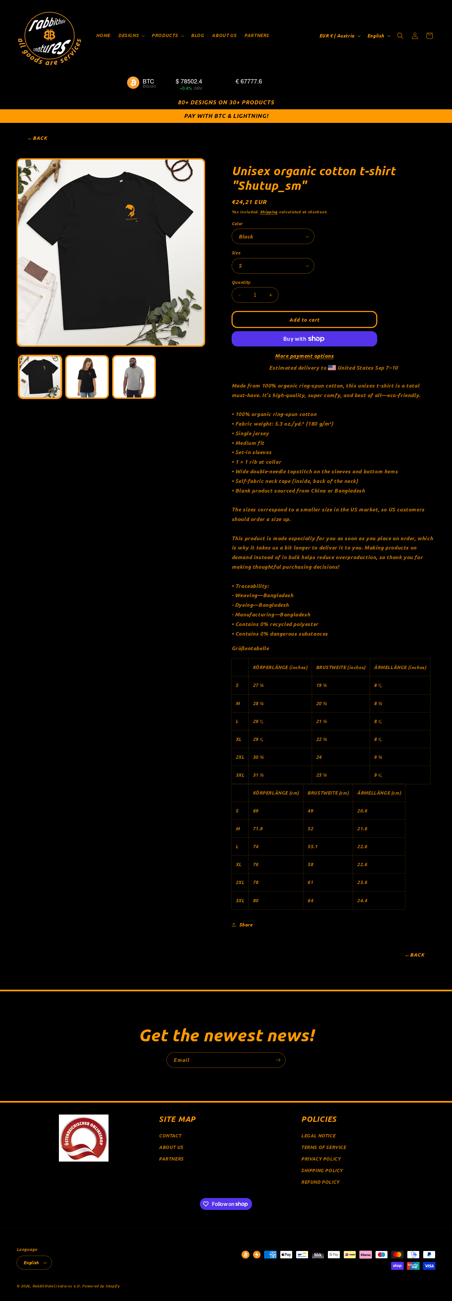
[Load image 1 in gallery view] (40, 377)
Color (237, 223)
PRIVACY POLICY (320, 1159)
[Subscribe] (278, 1060)
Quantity (241, 282)
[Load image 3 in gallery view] (87, 377)
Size (236, 252)
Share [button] (245, 924)
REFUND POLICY (320, 1182)
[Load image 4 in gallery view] (134, 377)
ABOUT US (171, 1147)
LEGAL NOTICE (318, 1135)
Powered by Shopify (101, 1285)
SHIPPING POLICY (322, 1170)
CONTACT (170, 1135)
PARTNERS (171, 1159)
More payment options (304, 355)
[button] (131, 35)
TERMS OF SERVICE (323, 1147)
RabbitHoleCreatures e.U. (56, 1285)
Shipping (269, 211)
